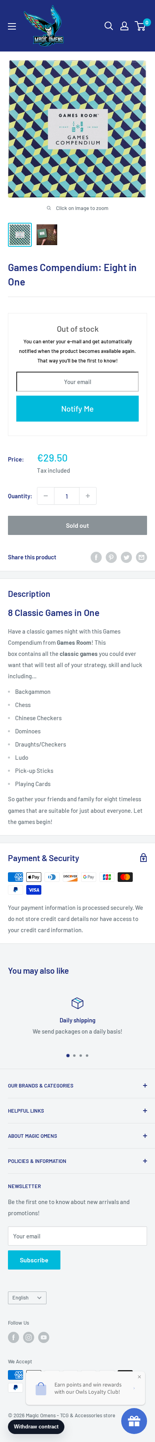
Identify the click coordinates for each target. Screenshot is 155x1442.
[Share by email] (141, 557)
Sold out (77, 525)
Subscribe (34, 1260)
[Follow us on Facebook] (13, 1337)
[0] (140, 26)
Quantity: (20, 495)
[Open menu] (12, 26)
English (20, 1297)
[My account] (124, 26)
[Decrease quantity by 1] (45, 495)
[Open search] (109, 26)
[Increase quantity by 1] (87, 495)
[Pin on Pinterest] (111, 557)
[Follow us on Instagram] (28, 1337)
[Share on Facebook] (96, 557)
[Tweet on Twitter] (126, 557)
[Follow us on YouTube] (43, 1337)
